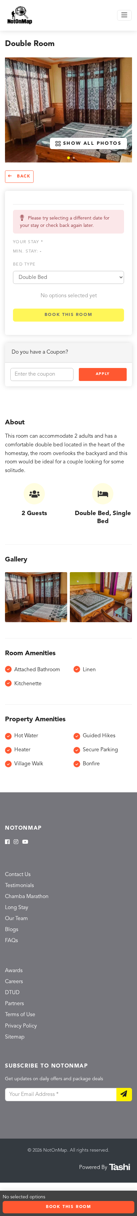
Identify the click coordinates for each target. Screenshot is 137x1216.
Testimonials (19, 885)
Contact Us (18, 874)
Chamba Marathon (27, 896)
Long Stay (16, 907)
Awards (14, 970)
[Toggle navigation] (124, 15)
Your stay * (28, 242)
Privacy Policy (21, 1026)
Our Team (16, 918)
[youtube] (25, 842)
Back (23, 176)
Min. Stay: (27, 251)
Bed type (24, 264)
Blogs (11, 929)
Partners (14, 1003)
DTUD (12, 992)
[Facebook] (7, 842)
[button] (68, 157)
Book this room (68, 315)
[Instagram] (16, 842)
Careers (14, 981)
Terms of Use (20, 1015)
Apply (103, 374)
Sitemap (15, 1037)
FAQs (11, 940)
